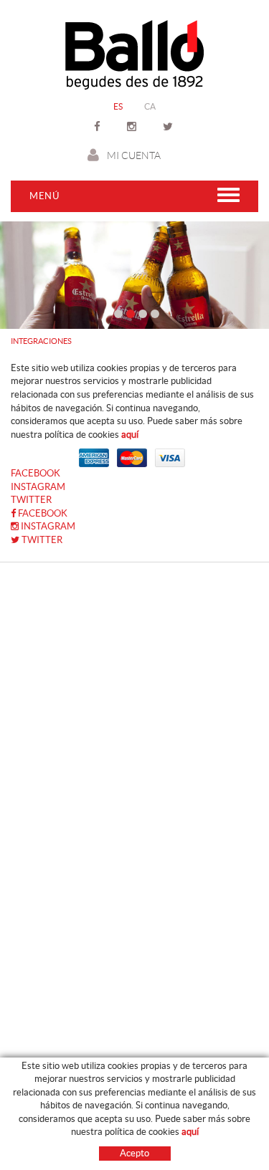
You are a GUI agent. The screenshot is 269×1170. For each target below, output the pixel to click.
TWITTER (31, 499)
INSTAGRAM (38, 486)
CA (150, 106)
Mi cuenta (134, 155)
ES (118, 106)
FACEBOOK (35, 473)
